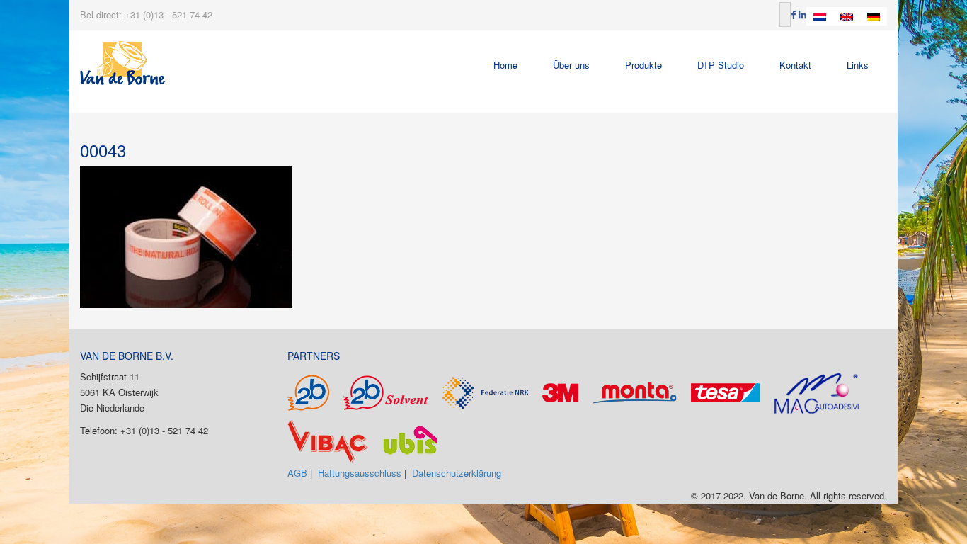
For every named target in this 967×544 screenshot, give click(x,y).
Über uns (571, 65)
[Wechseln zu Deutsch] (873, 16)
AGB (297, 473)
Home (505, 65)
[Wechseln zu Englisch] (846, 16)
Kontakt (795, 65)
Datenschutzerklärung (456, 473)
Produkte (643, 65)
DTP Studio (720, 65)
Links (858, 65)
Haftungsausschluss (359, 473)
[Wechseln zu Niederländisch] (819, 16)
